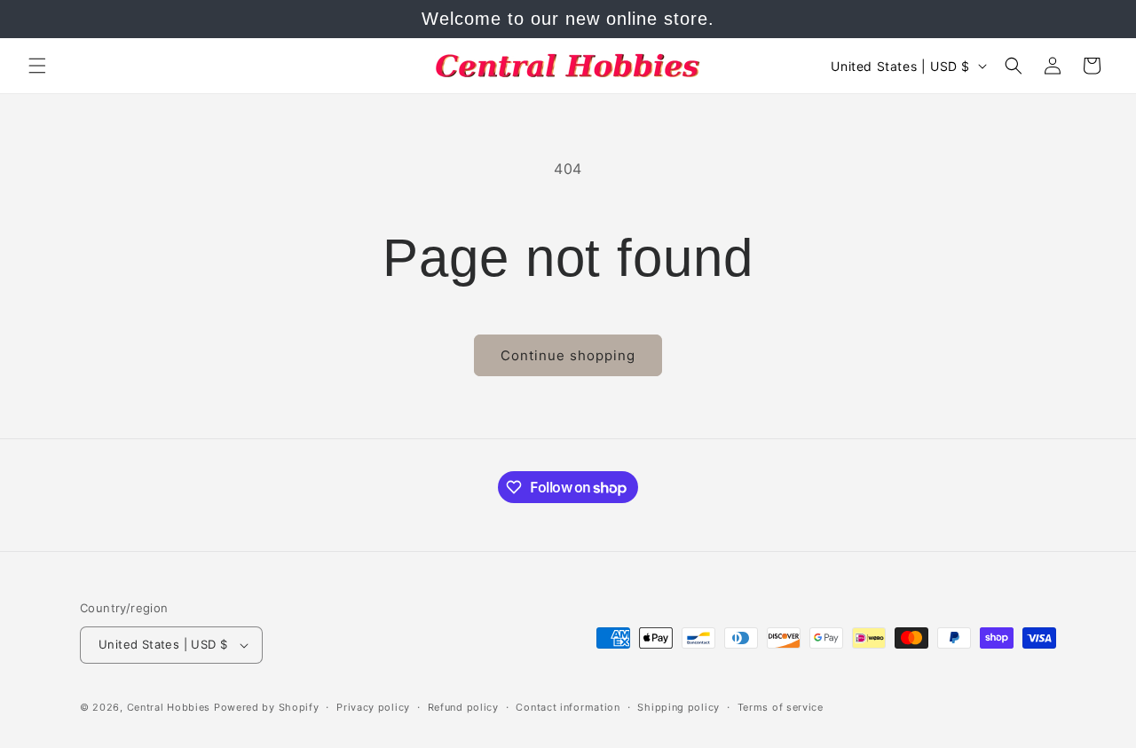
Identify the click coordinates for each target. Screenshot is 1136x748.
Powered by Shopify (267, 707)
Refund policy (463, 707)
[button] (37, 65)
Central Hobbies (169, 707)
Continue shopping (568, 355)
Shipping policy (678, 707)
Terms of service (781, 707)
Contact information (567, 707)
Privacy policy (373, 707)
